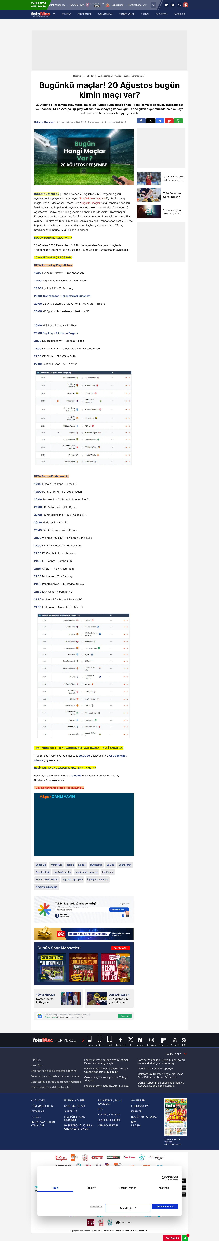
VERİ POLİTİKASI (108, 1125)
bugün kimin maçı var (86, 872)
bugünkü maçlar (62, 872)
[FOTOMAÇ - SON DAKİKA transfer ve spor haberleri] (40, 14)
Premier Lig (56, 864)
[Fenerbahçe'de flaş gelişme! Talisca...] (51, 967)
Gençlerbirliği (42, 872)
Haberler (77, 76)
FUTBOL (36, 1116)
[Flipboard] (169, 120)
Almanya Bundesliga (46, 886)
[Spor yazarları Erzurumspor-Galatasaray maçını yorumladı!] (83, 967)
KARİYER (136, 1111)
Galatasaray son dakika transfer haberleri (56, 1081)
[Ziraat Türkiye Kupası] (185, 4)
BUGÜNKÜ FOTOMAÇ (144, 1116)
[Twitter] (150, 120)
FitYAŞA (36, 1059)
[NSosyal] (159, 120)
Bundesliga (96, 864)
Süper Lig (41, 864)
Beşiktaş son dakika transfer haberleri (54, 1070)
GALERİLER (138, 1100)
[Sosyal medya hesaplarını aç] (179, 4)
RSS (100, 1109)
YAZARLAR (37, 1111)
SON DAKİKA (172, 1238)
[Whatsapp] (178, 120)
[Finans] (84, 933)
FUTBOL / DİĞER (74, 1100)
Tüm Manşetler (120, 948)
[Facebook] (141, 120)
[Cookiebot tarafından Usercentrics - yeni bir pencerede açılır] (164, 1178)
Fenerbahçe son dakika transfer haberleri (55, 1076)
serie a (70, 864)
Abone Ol (125, 1016)
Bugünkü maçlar (90, 203)
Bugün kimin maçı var (93, 198)
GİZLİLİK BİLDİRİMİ (109, 1120)
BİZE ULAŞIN (136, 1124)
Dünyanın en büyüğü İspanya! (155, 1068)
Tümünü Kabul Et (165, 1206)
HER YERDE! (66, 1040)
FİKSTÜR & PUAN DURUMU (74, 1118)
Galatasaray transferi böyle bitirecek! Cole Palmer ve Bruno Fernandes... (160, 1075)
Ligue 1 (82, 864)
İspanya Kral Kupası (97, 879)
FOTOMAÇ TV (139, 1105)
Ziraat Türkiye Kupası (47, 879)
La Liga (110, 864)
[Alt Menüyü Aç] (54, 14)
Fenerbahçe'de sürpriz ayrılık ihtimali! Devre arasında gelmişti (106, 1061)
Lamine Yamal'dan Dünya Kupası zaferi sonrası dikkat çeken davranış (161, 1061)
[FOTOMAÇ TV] (166, 4)
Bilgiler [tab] (91, 1187)
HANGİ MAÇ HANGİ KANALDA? (43, 1124)
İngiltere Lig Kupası (73, 879)
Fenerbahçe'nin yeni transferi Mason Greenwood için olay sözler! (106, 1070)
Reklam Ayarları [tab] (127, 1187)
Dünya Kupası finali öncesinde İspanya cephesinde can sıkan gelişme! (161, 1084)
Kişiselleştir (126, 1208)
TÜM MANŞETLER (42, 1105)
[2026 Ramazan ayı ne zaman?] (149, 195)
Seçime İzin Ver (96, 1206)
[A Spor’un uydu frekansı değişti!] (149, 211)
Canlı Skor (37, 1065)
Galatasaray (125, 864)
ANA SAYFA (38, 1100)
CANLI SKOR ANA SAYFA (38, 5)
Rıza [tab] (55, 1187)
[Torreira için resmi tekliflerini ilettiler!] (149, 178)
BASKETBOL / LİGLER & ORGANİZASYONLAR (78, 1127)
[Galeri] (172, 4)
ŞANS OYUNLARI (74, 1105)
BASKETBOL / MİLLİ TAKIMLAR (110, 1102)
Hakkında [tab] (163, 1187)
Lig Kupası (107, 872)
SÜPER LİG (70, 1111)
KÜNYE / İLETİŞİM (109, 1114)
